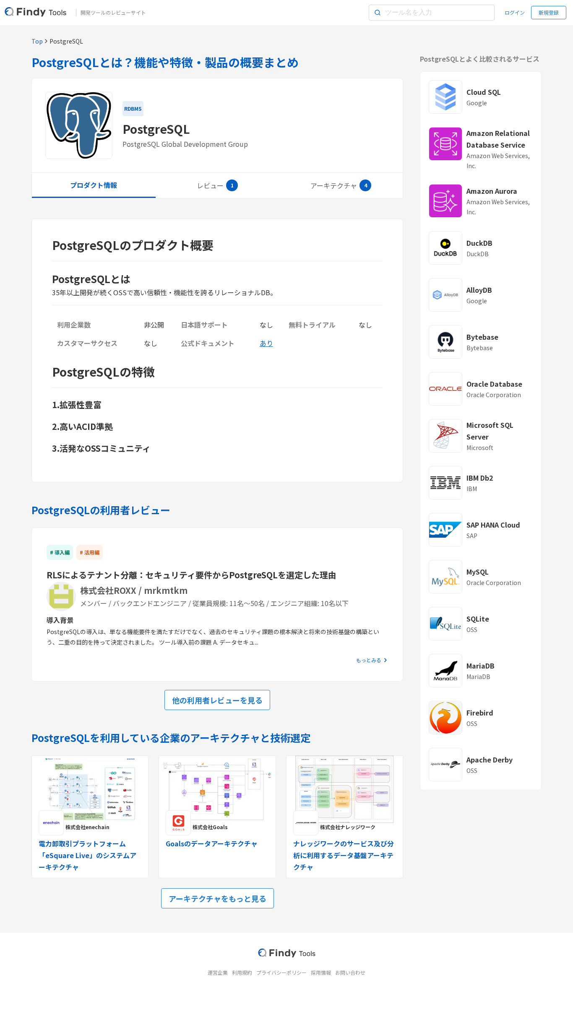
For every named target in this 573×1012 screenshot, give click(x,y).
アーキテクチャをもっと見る (217, 898)
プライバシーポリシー (281, 972)
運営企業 (218, 972)
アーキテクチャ (333, 185)
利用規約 (242, 972)
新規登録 (549, 12)
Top (37, 41)
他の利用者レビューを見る (217, 700)
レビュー (210, 185)
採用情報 (321, 972)
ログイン (515, 12)
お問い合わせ (350, 972)
